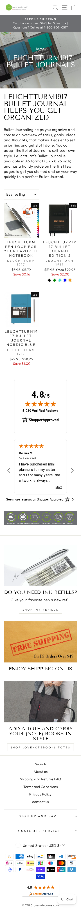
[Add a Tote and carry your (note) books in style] (40, 701)
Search (40, 764)
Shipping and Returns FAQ (40, 779)
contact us (40, 802)
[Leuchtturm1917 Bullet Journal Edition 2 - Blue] (65, 280)
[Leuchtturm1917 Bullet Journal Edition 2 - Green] (54, 280)
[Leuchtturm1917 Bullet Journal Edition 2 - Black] (49, 280)
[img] (40, 404)
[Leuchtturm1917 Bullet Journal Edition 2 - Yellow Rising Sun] (70, 280)
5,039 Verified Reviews (40, 411)
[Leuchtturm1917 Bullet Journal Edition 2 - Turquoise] (59, 280)
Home (39, 49)
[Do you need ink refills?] (40, 565)
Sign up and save (39, 816)
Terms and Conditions (40, 787)
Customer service (39, 831)
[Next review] (72, 470)
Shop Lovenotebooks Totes (40, 747)
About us (40, 771)
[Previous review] (9, 470)
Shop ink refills (40, 609)
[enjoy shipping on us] (40, 641)
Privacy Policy (40, 794)
